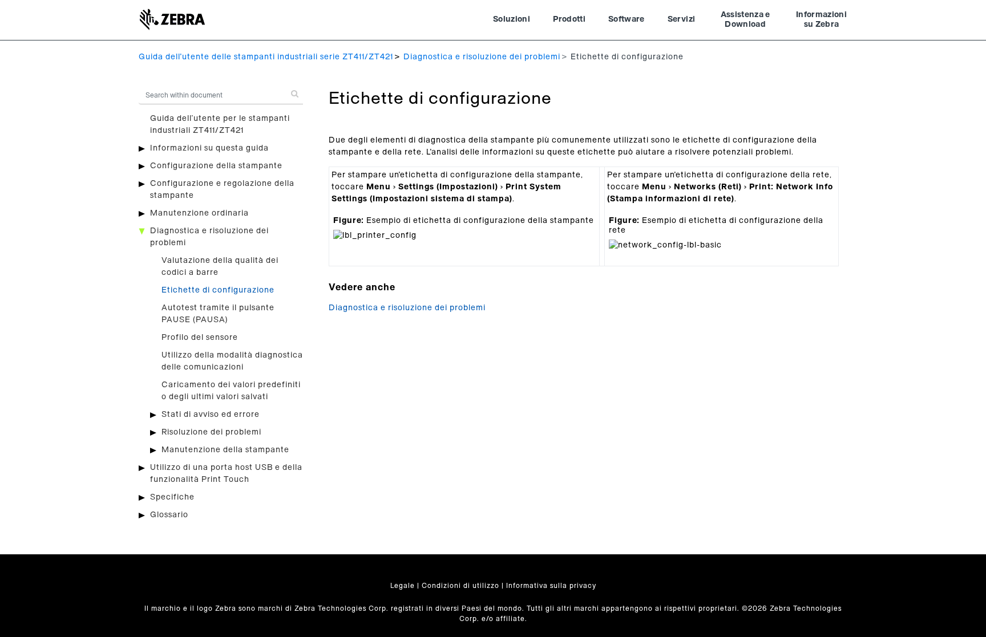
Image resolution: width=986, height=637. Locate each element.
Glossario (169, 515)
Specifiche (172, 497)
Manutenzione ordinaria (199, 213)
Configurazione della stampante (216, 166)
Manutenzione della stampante (225, 450)
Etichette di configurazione (217, 290)
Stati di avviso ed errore (210, 415)
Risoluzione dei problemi (211, 432)
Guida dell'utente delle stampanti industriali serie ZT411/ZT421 (266, 57)
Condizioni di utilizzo (460, 585)
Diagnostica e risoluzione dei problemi (481, 57)
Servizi (681, 19)
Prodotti (569, 19)
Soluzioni (511, 19)
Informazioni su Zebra (821, 20)
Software (626, 19)
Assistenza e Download (745, 20)
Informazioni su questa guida (209, 148)
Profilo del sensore (199, 338)
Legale (402, 585)
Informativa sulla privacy (551, 585)
